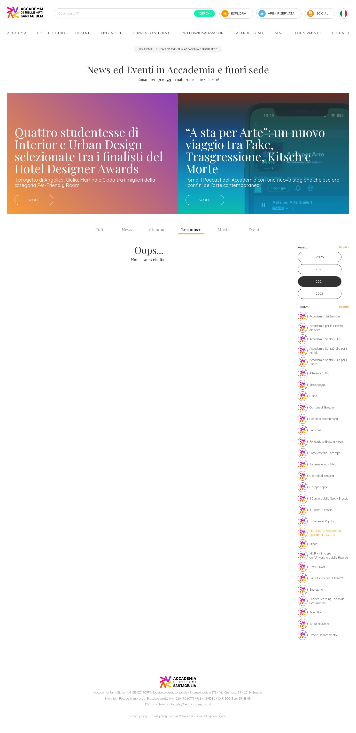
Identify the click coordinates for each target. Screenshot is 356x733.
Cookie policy (158, 716)
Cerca (204, 13)
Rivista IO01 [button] (111, 33)
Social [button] (322, 13)
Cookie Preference (181, 716)
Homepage (146, 49)
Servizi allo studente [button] (151, 33)
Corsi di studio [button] (51, 33)
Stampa (156, 229)
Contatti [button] (340, 33)
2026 (320, 257)
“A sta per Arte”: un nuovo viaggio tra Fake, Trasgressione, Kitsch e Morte (255, 150)
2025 (320, 269)
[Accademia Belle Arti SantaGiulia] (25, 13)
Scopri (34, 200)
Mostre (225, 229)
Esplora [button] (238, 13)
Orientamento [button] (308, 33)
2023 (320, 293)
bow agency (219, 716)
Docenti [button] (82, 33)
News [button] (280, 33)
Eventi (254, 229)
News (127, 229)
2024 (320, 281)
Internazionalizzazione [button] (203, 33)
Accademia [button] (16, 33)
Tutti (100, 229)
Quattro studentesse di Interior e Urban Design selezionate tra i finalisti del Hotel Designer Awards (89, 150)
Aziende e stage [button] (250, 33)
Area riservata (281, 13)
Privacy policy (138, 716)
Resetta (344, 247)
